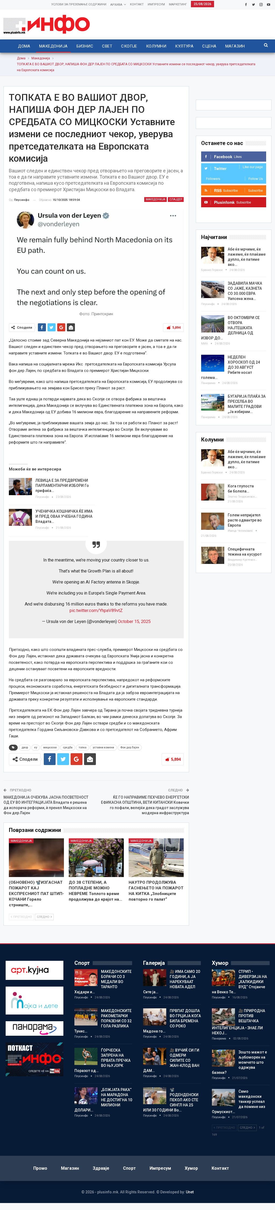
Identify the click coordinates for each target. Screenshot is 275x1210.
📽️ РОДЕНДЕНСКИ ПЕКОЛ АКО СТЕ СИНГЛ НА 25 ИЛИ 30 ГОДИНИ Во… (170, 1100)
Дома (24, 46)
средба (68, 747)
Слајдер (175, 199)
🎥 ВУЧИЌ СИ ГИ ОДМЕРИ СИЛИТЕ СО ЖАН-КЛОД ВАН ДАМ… (171, 1060)
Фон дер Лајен (129, 747)
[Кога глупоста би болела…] (212, 492)
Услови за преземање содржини (78, 4)
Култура (184, 46)
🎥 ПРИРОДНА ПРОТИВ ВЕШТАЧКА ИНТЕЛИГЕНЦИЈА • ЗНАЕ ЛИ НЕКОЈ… (238, 1022)
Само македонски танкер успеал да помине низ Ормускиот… (238, 1101)
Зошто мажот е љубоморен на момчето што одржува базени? (239, 1062)
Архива (116, 4)
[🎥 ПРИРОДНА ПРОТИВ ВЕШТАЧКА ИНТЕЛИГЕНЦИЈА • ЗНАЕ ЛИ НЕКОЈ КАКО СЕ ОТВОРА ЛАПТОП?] (223, 1017)
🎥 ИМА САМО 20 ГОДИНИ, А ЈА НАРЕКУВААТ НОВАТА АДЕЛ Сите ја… (171, 981)
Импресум (156, 4)
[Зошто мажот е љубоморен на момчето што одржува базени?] (223, 1058)
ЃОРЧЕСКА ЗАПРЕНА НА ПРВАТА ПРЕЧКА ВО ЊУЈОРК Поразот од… (102, 1060)
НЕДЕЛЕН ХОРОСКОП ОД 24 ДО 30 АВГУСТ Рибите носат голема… (230, 367)
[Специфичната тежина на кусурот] (212, 555)
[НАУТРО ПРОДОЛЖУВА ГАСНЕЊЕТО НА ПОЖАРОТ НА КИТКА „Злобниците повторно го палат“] (156, 857)
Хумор (191, 1168)
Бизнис (85, 46)
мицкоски (50, 747)
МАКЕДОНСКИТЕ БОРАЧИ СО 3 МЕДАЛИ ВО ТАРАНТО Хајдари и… (103, 981)
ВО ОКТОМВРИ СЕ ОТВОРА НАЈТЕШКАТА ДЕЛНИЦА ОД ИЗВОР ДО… (230, 328)
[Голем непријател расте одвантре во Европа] (212, 521)
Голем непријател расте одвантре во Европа (245, 520)
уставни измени (103, 747)
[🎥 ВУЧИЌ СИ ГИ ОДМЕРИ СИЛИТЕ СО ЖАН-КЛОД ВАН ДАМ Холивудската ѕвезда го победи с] (154, 1056)
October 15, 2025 (134, 621)
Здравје (101, 1168)
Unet (190, 1192)
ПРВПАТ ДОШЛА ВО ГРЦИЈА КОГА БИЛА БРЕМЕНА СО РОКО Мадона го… (172, 1021)
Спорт (129, 1168)
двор (24, 747)
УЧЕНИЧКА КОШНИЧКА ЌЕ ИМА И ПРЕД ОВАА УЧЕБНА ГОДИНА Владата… (64, 516)
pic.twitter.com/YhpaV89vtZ (96, 610)
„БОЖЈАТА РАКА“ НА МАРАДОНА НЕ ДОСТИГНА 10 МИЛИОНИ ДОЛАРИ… (103, 1100)
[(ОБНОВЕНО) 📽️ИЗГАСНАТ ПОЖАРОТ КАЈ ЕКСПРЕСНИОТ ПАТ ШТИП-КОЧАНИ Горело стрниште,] (36, 857)
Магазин (235, 46)
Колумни (156, 46)
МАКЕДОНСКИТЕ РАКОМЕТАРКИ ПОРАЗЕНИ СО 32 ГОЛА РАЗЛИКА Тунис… (103, 1021)
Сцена (209, 46)
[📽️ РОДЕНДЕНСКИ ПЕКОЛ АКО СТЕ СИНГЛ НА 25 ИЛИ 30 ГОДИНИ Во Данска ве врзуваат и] (154, 1095)
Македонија (53, 46)
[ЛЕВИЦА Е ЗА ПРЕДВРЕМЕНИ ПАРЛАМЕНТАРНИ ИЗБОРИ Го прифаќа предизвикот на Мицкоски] (20, 486)
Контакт (137, 4)
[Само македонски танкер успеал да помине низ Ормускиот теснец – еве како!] (223, 1097)
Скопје (129, 46)
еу (35, 747)
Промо (40, 1168)
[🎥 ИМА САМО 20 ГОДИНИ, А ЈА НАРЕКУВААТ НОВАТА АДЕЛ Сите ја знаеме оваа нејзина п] (154, 977)
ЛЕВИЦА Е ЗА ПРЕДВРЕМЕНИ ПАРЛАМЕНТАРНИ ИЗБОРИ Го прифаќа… (62, 485)
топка (82, 747)
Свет (107, 46)
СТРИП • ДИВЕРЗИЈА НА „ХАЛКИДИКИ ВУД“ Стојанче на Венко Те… (239, 981)
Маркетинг (178, 4)
